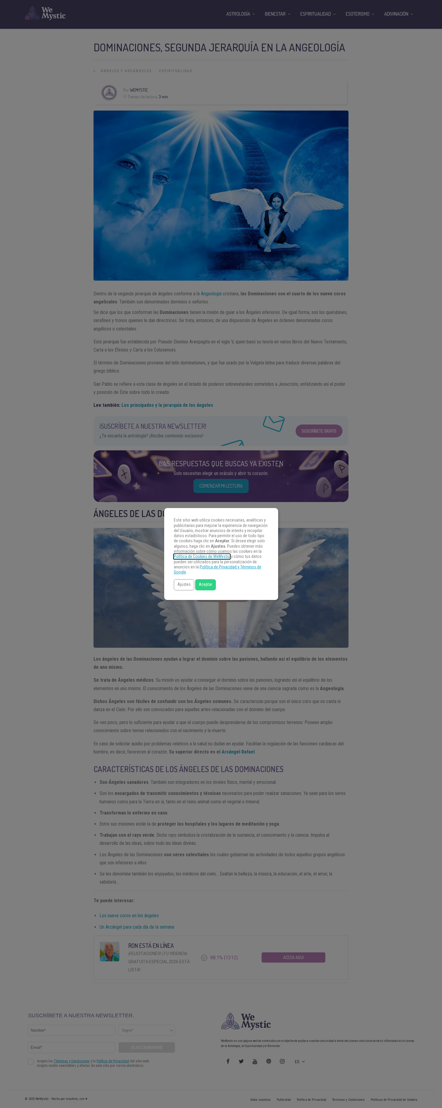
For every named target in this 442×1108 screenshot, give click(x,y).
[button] (184, 584)
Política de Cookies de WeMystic (202, 556)
